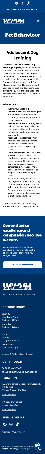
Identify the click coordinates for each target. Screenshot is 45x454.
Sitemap (6, 432)
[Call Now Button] (39, 449)
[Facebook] (17, 3)
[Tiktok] (28, 3)
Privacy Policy (18, 432)
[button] (38, 21)
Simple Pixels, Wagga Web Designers (16, 448)
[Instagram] (22, 3)
